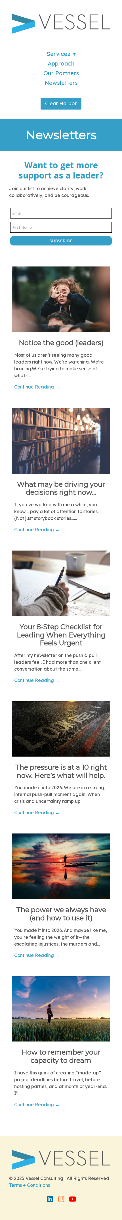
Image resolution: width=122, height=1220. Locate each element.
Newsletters (61, 82)
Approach (61, 63)
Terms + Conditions (29, 1185)
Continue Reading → (37, 387)
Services (58, 53)
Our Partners (61, 73)
